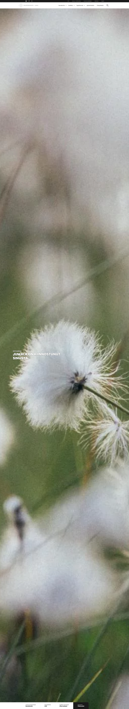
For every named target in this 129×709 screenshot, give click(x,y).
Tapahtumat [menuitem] (79, 5)
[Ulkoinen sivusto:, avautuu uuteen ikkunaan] (26, 1)
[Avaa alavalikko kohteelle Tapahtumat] (84, 5)
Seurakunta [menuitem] (62, 5)
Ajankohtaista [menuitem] (90, 5)
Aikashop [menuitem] (96, 1)
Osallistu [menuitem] (70, 5)
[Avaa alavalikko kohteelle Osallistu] (74, 5)
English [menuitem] (102, 1)
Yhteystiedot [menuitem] (100, 5)
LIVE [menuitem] (68, 1)
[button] (107, 5)
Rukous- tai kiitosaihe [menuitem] (76, 1)
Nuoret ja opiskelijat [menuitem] (88, 1)
